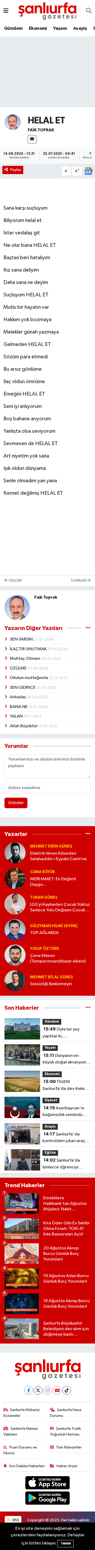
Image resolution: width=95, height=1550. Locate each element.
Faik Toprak (41, 130)
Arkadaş (18, 697)
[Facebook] (28, 1390)
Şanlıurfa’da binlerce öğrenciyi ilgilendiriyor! (61, 1164)
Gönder (16, 803)
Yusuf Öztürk (44, 949)
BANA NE (19, 707)
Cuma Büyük (42, 872)
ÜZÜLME (18, 668)
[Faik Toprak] (12, 122)
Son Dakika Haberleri (27, 1466)
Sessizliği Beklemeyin (51, 984)
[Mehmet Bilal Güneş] (15, 980)
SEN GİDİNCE (23, 687)
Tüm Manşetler (69, 1447)
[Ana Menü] (5, 11)
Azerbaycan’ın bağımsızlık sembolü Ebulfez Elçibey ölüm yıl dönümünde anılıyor (65, 1112)
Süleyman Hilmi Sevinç (54, 926)
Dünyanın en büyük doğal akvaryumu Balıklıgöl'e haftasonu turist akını (65, 1059)
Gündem (13, 28)
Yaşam (60, 28)
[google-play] (47, 1499)
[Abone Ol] (88, 171)
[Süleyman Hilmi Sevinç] (15, 929)
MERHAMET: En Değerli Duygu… (53, 882)
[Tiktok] (66, 1390)
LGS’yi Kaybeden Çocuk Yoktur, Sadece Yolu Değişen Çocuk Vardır (60, 907)
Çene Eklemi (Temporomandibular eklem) (58, 959)
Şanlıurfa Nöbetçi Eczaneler (21, 1413)
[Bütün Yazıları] (88, 628)
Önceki (15, 581)
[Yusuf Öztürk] (15, 955)
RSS (15, 1520)
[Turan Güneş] (15, 904)
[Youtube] (57, 1390)
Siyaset (51, 1100)
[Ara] (89, 11)
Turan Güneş (44, 897)
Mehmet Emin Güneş (51, 846)
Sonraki (79, 581)
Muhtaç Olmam (25, 658)
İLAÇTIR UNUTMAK (29, 649)
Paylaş (15, 170)
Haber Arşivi (66, 1466)
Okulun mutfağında (29, 678)
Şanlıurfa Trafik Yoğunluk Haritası (65, 1431)
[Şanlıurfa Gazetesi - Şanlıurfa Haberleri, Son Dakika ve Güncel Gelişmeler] (47, 10)
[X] (38, 1390)
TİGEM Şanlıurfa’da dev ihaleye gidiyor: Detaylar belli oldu (65, 1085)
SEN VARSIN (22, 639)
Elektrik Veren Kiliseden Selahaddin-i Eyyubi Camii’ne (58, 856)
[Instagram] (47, 1390)
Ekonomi (38, 28)
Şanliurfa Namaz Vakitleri (20, 1431)
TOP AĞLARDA (44, 933)
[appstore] (47, 1483)
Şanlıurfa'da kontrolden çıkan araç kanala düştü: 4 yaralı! (63, 1138)
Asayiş (80, 28)
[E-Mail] (32, 139)
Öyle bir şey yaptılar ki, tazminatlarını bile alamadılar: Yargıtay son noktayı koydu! (65, 1033)
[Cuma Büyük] (15, 878)
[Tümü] (88, 834)
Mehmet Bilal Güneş (51, 977)
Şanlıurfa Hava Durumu (66, 1413)
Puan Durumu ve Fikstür (20, 1450)
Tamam (65, 1543)
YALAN (16, 716)
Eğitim (50, 1152)
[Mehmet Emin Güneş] (15, 852)
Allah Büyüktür (24, 726)
